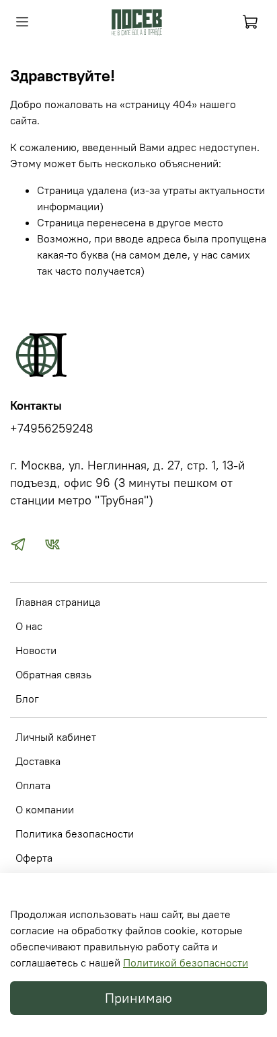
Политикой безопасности (185, 962)
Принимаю (138, 997)
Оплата (32, 785)
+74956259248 (51, 428)
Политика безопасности (74, 833)
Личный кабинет (55, 736)
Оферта (33, 857)
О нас (28, 626)
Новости (35, 650)
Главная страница (57, 601)
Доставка (38, 761)
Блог (27, 698)
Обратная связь (53, 674)
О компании (44, 809)
